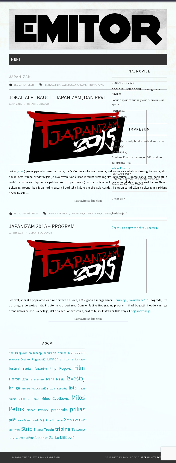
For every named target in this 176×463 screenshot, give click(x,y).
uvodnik (13, 438)
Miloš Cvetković (55, 398)
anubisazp (35, 353)
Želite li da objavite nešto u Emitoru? (135, 228)
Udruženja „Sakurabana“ (129, 300)
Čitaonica (42, 437)
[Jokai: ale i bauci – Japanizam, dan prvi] (78, 137)
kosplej (106, 213)
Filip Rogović (60, 368)
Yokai (21, 171)
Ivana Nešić (55, 379)
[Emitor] (88, 29)
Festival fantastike (35, 369)
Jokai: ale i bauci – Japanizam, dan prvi (57, 97)
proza (20, 420)
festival (49, 84)
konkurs (26, 388)
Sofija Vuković (77, 420)
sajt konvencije (140, 311)
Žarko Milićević (61, 437)
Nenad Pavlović (38, 410)
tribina (91, 84)
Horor (14, 379)
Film (24, 84)
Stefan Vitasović (152, 457)
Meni (15, 59)
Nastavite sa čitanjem (88, 201)
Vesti (31, 84)
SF (66, 419)
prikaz (77, 409)
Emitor (52, 359)
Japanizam (79, 84)
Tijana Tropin (43, 429)
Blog (17, 84)
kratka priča (40, 388)
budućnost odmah (55, 353)
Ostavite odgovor (38, 103)
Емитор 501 (119, 111)
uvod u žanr (26, 438)
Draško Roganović (33, 359)
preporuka (59, 410)
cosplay (53, 213)
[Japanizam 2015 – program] (78, 266)
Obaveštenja (29, 213)
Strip (26, 428)
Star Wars (14, 430)
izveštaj (67, 84)
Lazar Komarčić (58, 388)
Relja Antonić (47, 420)
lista (73, 388)
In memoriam (37, 379)
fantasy (80, 359)
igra (24, 379)
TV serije (78, 429)
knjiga (14, 388)
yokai (100, 84)
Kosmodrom (92, 213)
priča (13, 419)
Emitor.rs (66, 359)
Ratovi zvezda (31, 420)
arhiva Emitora (121, 168)
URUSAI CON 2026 (123, 83)
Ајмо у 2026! (119, 117)
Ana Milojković (18, 353)
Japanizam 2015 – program (41, 226)
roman (59, 420)
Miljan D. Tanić (29, 398)
